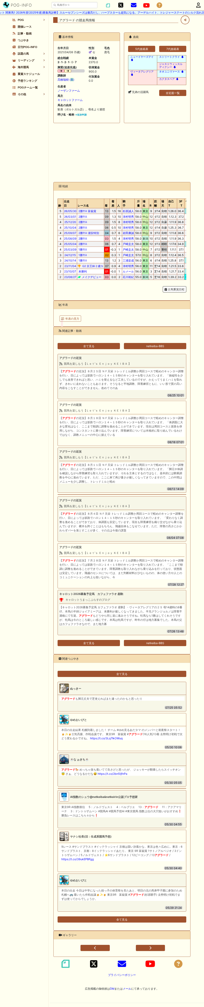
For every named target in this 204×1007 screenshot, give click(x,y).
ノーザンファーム (69, 90)
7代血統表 (172, 49)
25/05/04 (70, 244)
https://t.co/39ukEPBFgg (77, 859)
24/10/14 (70, 260)
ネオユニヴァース (169, 71)
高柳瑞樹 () (66, 79)
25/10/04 (70, 227)
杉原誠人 (128, 211)
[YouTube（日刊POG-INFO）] (146, 5)
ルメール (128, 271)
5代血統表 (141, 49)
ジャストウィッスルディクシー (170, 66)
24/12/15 (70, 255)
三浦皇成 (128, 260)
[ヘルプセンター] (159, 5)
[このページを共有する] (185, 20)
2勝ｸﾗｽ (82, 216)
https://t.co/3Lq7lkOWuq (106, 738)
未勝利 (82, 271)
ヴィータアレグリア (142, 71)
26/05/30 (70, 211)
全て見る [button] (88, 346)
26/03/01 (70, 216)
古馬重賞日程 (175, 289)
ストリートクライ (169, 56)
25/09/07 (70, 233)
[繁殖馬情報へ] (131, 59)
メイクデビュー (91, 277)
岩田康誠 (128, 233)
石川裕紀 (128, 277)
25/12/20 (70, 222)
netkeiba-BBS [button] (155, 346)
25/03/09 (70, 249)
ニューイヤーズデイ (142, 56)
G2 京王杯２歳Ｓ (92, 266)
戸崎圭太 (128, 244)
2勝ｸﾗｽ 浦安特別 (88, 233)
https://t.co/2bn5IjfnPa (112, 773)
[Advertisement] (121, 152)
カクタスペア (167, 78)
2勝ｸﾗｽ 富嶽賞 (87, 211)
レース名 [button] (83, 205)
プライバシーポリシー (122, 975)
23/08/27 (70, 277)
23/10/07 (70, 271)
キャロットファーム (70, 100)
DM (112, 988)
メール (127, 988)
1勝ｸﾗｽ (82, 249)
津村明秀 (128, 216)
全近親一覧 (173, 93)
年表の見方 (72, 318)
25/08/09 (70, 238)
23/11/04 (70, 266)
